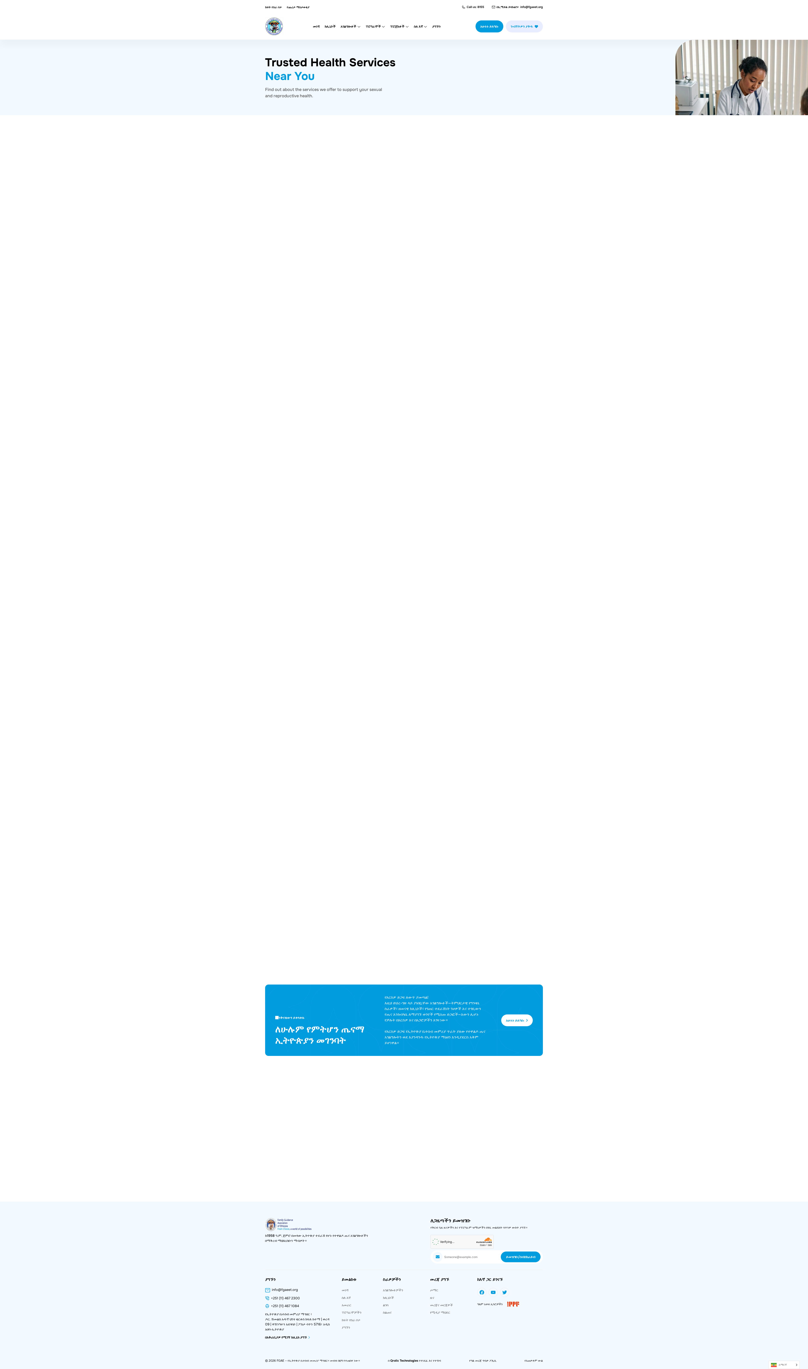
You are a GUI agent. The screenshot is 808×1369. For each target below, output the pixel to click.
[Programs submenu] (383, 26)
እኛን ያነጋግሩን (485, 986)
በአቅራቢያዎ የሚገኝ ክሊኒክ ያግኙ (303, 795)
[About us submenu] (425, 26)
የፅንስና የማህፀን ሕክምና (295, 374)
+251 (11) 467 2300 (285, 1298)
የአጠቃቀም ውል (534, 1360)
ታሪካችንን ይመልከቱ (283, 593)
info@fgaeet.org (531, 7)
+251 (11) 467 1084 (285, 1306)
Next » (418, 442)
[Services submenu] (359, 26)
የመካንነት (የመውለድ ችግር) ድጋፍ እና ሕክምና (458, 374)
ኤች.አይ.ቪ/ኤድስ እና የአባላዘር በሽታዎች (312, 259)
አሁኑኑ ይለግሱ (489, 26)
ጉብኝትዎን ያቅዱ (522, 26)
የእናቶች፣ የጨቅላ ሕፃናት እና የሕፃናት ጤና (455, 259)
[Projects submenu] (407, 26)
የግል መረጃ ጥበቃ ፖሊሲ (482, 1360)
